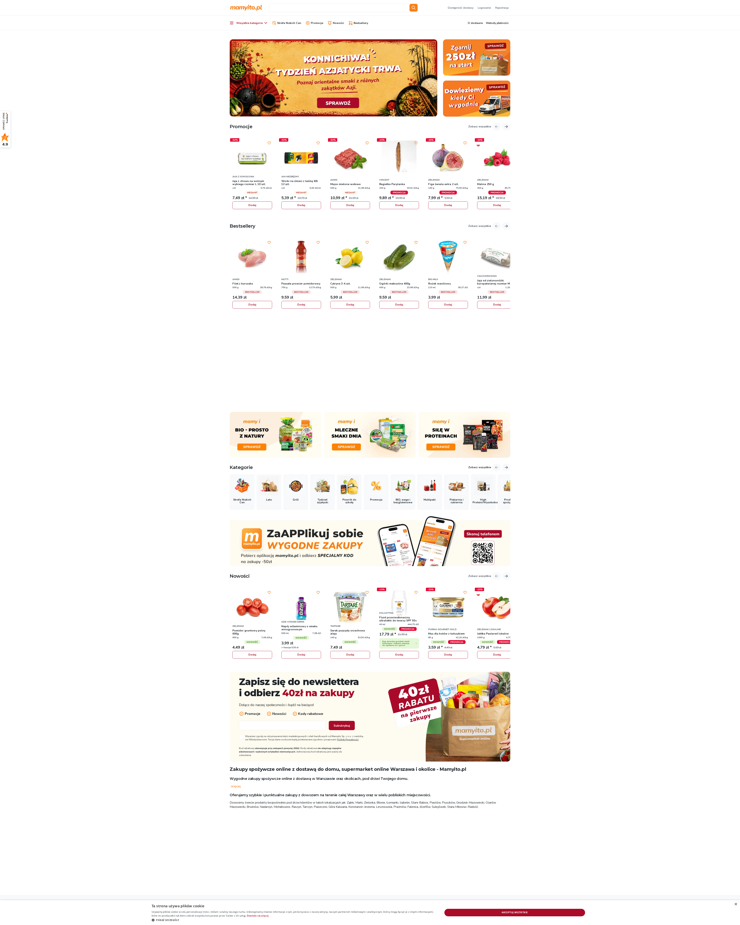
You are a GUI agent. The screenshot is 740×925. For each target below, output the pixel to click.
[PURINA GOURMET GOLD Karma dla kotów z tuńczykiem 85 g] (448, 607)
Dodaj (252, 205)
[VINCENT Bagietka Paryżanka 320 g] (399, 158)
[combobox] (338, 7)
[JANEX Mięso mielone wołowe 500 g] (350, 158)
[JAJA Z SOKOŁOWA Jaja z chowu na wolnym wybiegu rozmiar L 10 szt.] (252, 158)
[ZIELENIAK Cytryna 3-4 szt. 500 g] (350, 257)
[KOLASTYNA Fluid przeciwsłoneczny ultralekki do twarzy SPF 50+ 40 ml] (399, 607)
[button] (293, 920)
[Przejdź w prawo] (506, 467)
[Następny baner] (432, 78)
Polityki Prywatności (348, 739)
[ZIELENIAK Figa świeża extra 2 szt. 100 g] (448, 158)
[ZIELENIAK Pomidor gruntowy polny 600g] (252, 607)
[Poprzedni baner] (235, 78)
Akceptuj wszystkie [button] (515, 912)
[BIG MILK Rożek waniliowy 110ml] (448, 257)
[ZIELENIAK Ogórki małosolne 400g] (399, 257)
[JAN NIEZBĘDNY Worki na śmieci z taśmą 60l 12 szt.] (301, 158)
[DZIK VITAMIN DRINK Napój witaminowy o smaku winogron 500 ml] (301, 607)
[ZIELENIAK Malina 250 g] (497, 158)
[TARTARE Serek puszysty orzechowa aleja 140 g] (350, 607)
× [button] (735, 904)
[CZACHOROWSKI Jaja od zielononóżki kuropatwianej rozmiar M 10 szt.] (497, 257)
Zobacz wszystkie (479, 126)
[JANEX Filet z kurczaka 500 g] (252, 257)
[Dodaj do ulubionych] (269, 143)
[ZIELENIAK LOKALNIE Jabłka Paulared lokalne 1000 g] (497, 607)
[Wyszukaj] (414, 8)
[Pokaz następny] (506, 126)
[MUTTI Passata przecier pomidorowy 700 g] (301, 257)
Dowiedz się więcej (257, 915)
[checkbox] (301, 738)
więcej (236, 786)
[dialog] (370, 912)
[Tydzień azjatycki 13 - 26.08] (333, 77)
